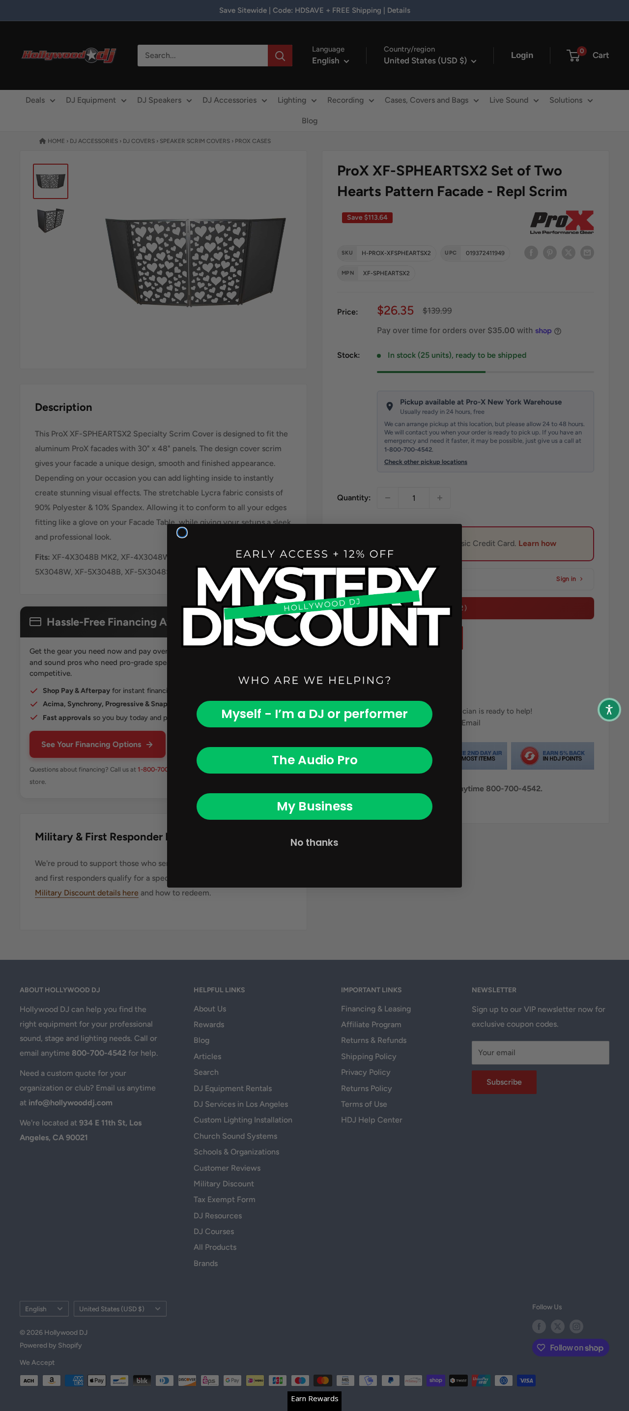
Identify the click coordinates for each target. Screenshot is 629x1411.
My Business (315, 806)
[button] (609, 709)
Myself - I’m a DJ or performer (314, 713)
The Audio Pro (315, 760)
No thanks (314, 842)
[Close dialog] (182, 532)
